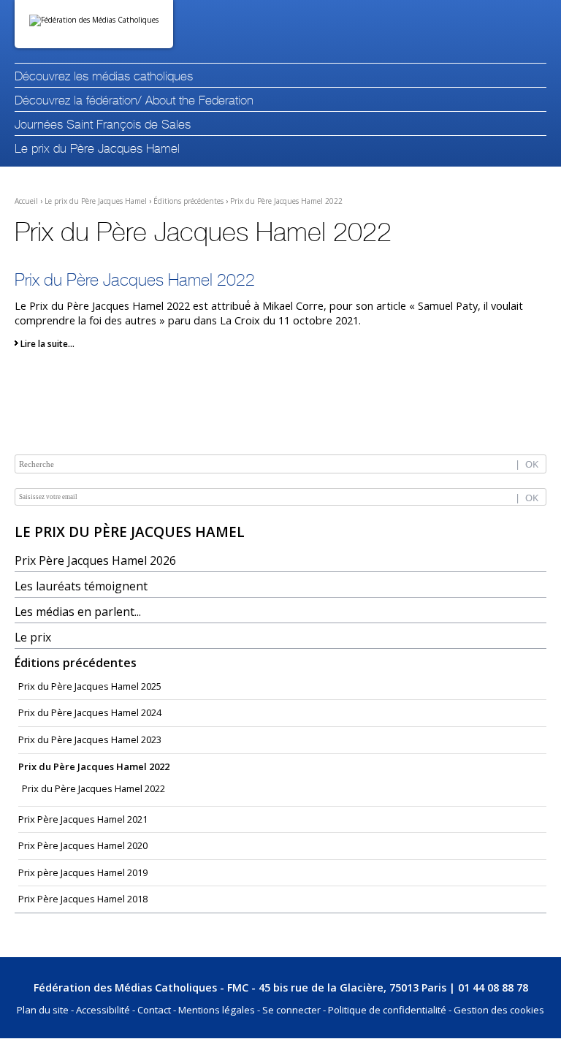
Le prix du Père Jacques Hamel (97, 149)
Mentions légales (216, 1009)
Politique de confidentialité (387, 1009)
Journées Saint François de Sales (103, 125)
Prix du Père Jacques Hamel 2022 (286, 201)
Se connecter (291, 1009)
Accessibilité (103, 1009)
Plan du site (43, 1009)
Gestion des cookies (499, 1009)
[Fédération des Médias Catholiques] (94, 24)
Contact (154, 1009)
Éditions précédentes (188, 201)
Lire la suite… (47, 343)
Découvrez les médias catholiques (104, 77)
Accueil (26, 201)
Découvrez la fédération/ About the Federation (134, 101)
